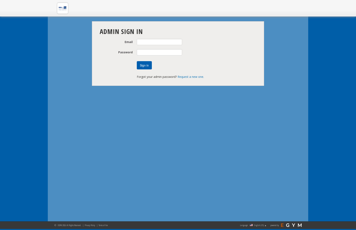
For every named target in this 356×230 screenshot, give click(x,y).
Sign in (144, 65)
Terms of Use (103, 225)
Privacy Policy (90, 225)
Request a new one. (191, 77)
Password (125, 52)
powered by (274, 225)
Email (129, 42)
